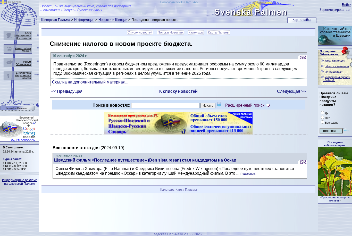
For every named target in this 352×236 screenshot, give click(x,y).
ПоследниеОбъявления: (329, 53)
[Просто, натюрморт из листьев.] (335, 194)
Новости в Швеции (112, 20)
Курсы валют (12, 159)
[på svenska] (3, 3)
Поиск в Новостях (170, 32)
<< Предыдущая (66, 91)
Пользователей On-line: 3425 (179, 2)
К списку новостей (178, 91)
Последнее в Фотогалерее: (335, 144)
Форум (27, 61)
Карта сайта (301, 20)
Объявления (23, 64)
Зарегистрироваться (335, 10)
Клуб (28, 32)
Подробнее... (248, 173)
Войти (346, 5)
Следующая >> (291, 91)
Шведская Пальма (55, 20)
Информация (84, 20)
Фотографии (23, 48)
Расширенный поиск (244, 105)
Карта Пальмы (218, 32)
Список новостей (140, 32)
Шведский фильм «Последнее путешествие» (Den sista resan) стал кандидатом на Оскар (145, 160)
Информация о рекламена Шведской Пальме (19, 182)
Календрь (196, 32)
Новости (26, 78)
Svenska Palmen (16, 108)
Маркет (26, 50)
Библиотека (23, 72)
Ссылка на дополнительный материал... (90, 82)
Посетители (23, 38)
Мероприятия (22, 35)
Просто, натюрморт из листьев (335, 199)
